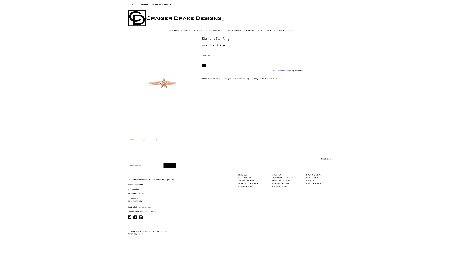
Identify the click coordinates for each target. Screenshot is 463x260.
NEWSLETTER (312, 178)
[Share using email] (224, 45)
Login (130, 4)
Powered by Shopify (135, 234)
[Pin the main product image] (217, 45)
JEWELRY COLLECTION (282, 178)
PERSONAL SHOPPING (248, 183)
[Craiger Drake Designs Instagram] (135, 218)
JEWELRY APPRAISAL (247, 181)
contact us (282, 71)
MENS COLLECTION (281, 181)
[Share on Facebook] (210, 45)
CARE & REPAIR (245, 178)
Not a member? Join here (147, 4)
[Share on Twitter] (213, 45)
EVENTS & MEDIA (313, 175)
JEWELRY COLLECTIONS (179, 30)
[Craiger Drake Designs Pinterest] (141, 218)
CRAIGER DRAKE (279, 186)
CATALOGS (249, 30)
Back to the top (327, 159)
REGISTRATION (245, 186)
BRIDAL (197, 30)
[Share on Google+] (221, 45)
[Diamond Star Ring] (162, 83)
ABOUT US (271, 30)
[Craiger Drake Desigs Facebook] (129, 218)
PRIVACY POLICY (313, 183)
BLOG (260, 30)
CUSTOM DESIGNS (233, 30)
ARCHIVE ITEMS (286, 30)
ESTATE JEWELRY (213, 30)
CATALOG (310, 181)
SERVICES (242, 175)
